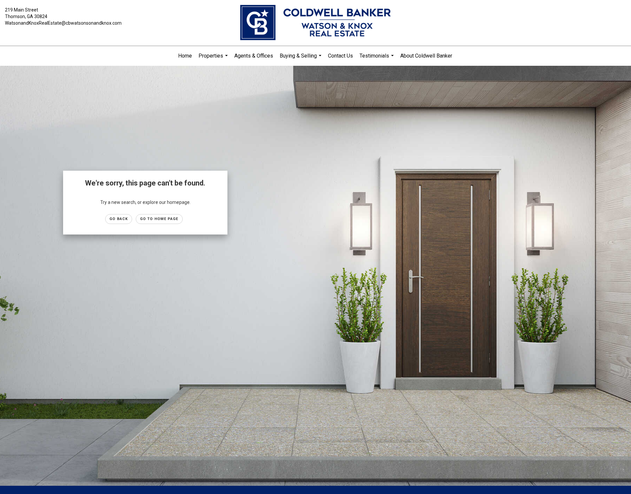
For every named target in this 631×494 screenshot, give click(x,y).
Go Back (118, 219)
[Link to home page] (315, 23)
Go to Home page (159, 219)
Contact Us (340, 56)
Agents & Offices (253, 56)
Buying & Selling (301, 59)
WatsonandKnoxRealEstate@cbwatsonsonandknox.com (63, 23)
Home (185, 56)
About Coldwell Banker (426, 56)
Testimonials (377, 59)
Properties (214, 59)
